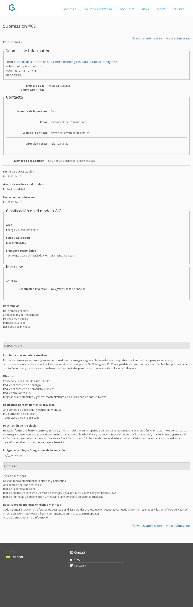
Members (178, 9)
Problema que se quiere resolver (25, 355)
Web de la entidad (35, 133)
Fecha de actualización (18, 171)
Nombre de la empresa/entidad (32, 87)
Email (43, 122)
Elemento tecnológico (21, 250)
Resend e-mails (12, 42)
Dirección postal (36, 143)
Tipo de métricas (14, 476)
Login (78, 559)
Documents (126, 9)
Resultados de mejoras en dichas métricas (32, 504)
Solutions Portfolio (98, 9)
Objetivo (9, 376)
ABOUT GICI (70, 9)
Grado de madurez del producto (24, 184)
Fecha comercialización (19, 197)
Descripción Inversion (32, 289)
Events (161, 9)
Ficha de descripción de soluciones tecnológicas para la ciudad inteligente (65, 62)
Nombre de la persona (32, 111)
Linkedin (80, 566)
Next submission (178, 38)
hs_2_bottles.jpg (12, 455)
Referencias (11, 306)
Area (9, 225)
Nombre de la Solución (29, 161)
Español (17, 557)
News (145, 9)
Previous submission (147, 38)
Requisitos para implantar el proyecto (29, 405)
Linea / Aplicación (18, 238)
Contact (79, 552)
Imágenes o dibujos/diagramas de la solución (34, 450)
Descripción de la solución (20, 425)
